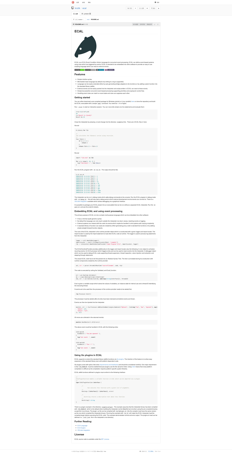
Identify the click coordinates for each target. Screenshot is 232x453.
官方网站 (150, 451)
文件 (76, 14)
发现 (83, 2)
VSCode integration (80, 201)
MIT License (105, 439)
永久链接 (135, 24)
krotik (77, 8)
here (132, 101)
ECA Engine (81, 428)
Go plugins (120, 359)
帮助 (89, 2)
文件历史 (142, 24)
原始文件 (149, 24)
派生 (154, 8)
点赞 (142, 8)
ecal (84, 8)
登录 (158, 2)
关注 (131, 8)
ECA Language (82, 425)
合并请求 (87, 14)
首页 (77, 2)
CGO (133, 367)
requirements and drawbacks (109, 365)
